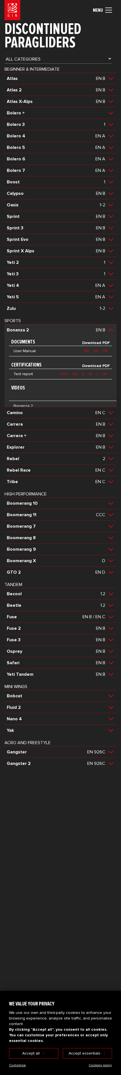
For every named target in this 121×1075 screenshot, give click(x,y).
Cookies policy (100, 1065)
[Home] (12, 10)
